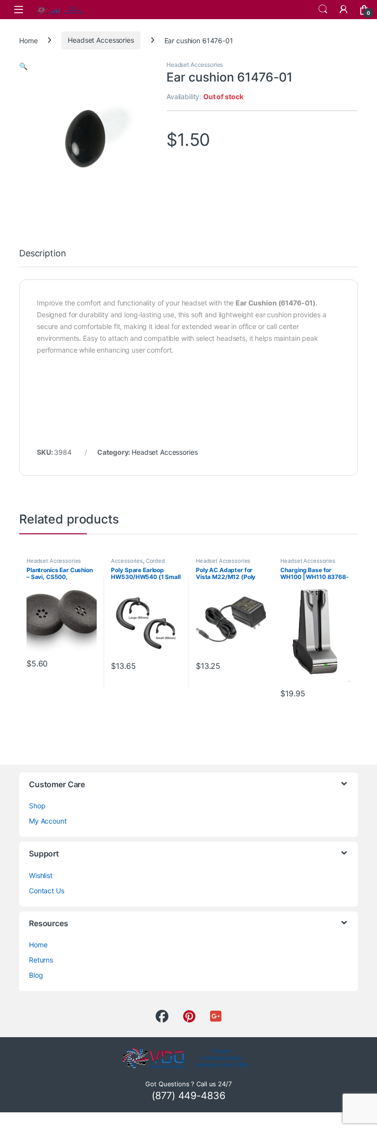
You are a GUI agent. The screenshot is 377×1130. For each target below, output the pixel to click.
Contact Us (46, 890)
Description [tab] (42, 253)
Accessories (126, 560)
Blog (36, 975)
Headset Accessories (101, 40)
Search (323, 9)
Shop (37, 805)
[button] (23, 66)
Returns (41, 960)
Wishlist (41, 875)
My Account (48, 821)
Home (28, 40)
